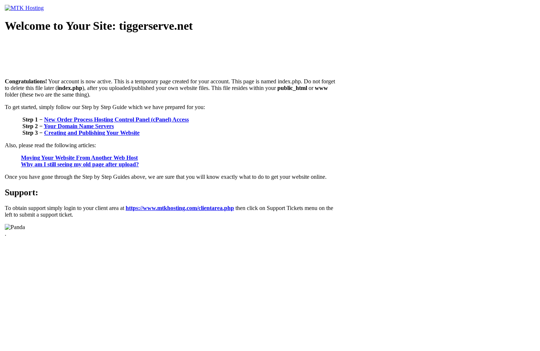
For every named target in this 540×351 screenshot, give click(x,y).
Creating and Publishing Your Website (92, 133)
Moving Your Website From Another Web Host (79, 158)
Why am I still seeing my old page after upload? (80, 164)
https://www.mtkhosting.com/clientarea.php (180, 208)
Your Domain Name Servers (79, 126)
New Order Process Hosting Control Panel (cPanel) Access (116, 119)
